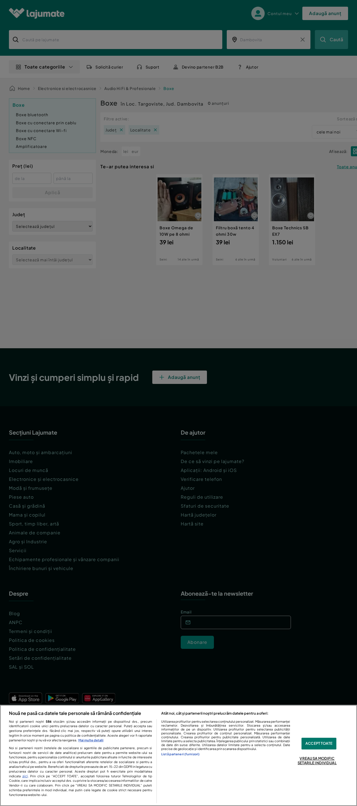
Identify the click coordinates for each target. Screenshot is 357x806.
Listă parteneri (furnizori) (180, 754)
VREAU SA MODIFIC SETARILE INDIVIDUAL (317, 760)
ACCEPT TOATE (318, 743)
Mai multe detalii (90, 740)
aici (25, 776)
